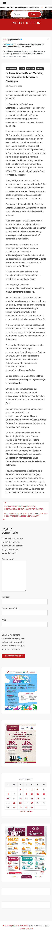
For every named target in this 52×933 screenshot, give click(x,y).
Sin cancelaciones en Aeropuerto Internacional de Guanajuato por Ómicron (23, 507)
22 (20, 803)
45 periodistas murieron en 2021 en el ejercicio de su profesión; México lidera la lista (25, 514)
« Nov (22, 811)
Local (22, 69)
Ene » (29, 811)
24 (32, 803)
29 (20, 807)
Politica (40, 69)
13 (8, 798)
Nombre (5, 597)
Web (4, 620)
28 (14, 807)
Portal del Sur (26, 23)
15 (20, 798)
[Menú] (4, 2)
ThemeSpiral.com (25, 929)
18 (38, 798)
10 (32, 794)
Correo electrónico (10, 608)
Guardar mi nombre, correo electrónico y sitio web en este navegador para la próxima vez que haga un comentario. (13, 642)
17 (32, 798)
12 (44, 794)
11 (38, 794)
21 (14, 803)
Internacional (11, 69)
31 (32, 807)
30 (26, 807)
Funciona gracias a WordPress (16, 925)
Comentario (8, 559)
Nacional (30, 69)
